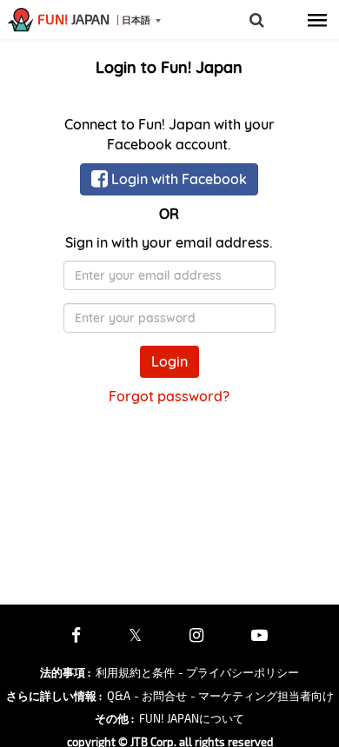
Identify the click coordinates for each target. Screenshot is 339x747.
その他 (114, 718)
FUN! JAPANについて (191, 718)
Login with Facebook (177, 179)
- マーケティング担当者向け (262, 696)
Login (169, 361)
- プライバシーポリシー (238, 672)
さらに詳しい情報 (54, 696)
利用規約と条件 (135, 672)
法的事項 (65, 672)
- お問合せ (160, 696)
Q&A (118, 696)
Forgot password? (169, 396)
